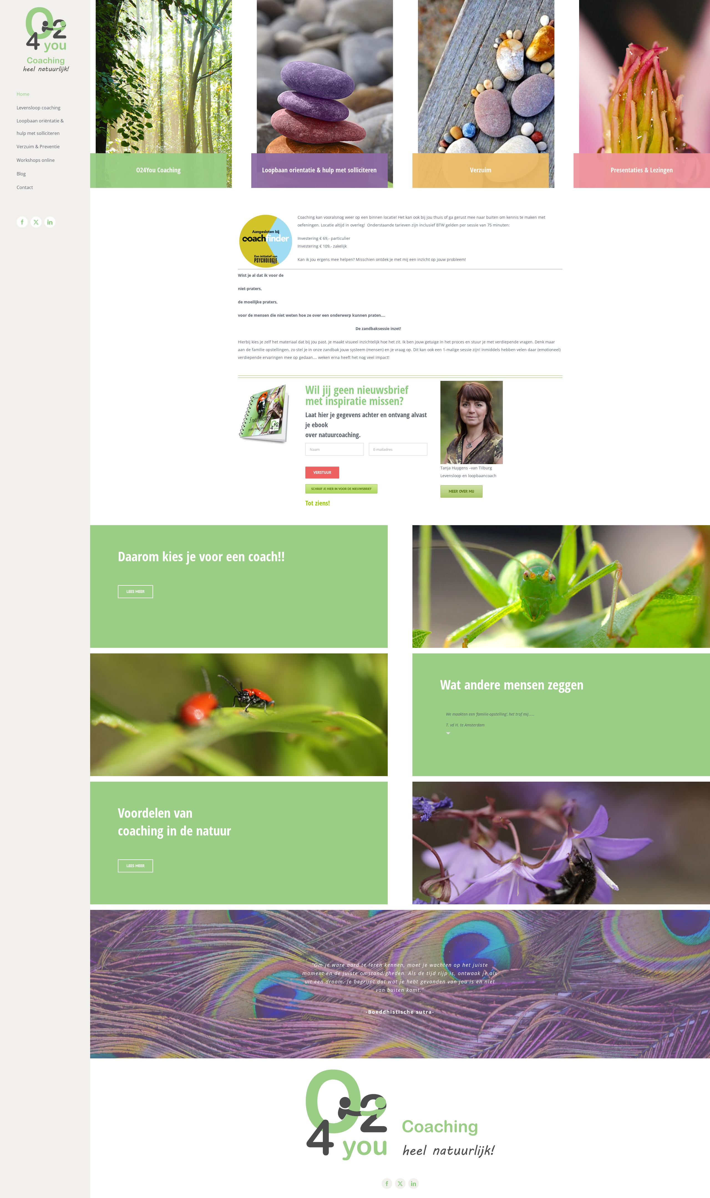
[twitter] (400, 1183)
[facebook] (387, 1183)
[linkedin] (413, 1183)
